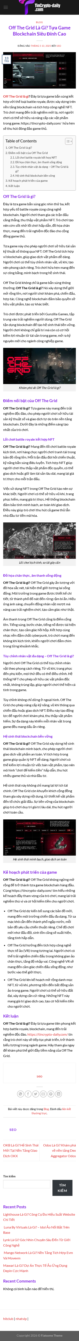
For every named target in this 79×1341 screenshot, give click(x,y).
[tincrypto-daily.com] (40, 7)
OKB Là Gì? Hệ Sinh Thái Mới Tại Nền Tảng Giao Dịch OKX (21, 1150)
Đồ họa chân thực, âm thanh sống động (38, 162)
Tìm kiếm (9, 1176)
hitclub (8, 1319)
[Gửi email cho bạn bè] (43, 1094)
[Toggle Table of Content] (66, 141)
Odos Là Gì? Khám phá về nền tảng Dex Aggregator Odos (59, 1150)
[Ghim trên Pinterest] (50, 1094)
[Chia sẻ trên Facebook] (28, 1094)
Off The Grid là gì (16, 96)
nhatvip (21, 1319)
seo (58, 45)
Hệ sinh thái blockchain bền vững (35, 175)
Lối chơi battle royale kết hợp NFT (36, 157)
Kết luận (14, 186)
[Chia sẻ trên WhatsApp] (20, 1094)
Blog (39, 22)
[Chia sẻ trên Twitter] (35, 1094)
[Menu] (5, 7)
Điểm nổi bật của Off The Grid (28, 153)
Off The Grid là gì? (20, 147)
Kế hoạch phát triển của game (28, 180)
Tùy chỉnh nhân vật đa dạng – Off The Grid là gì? (41, 169)
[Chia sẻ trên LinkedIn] (58, 1094)
